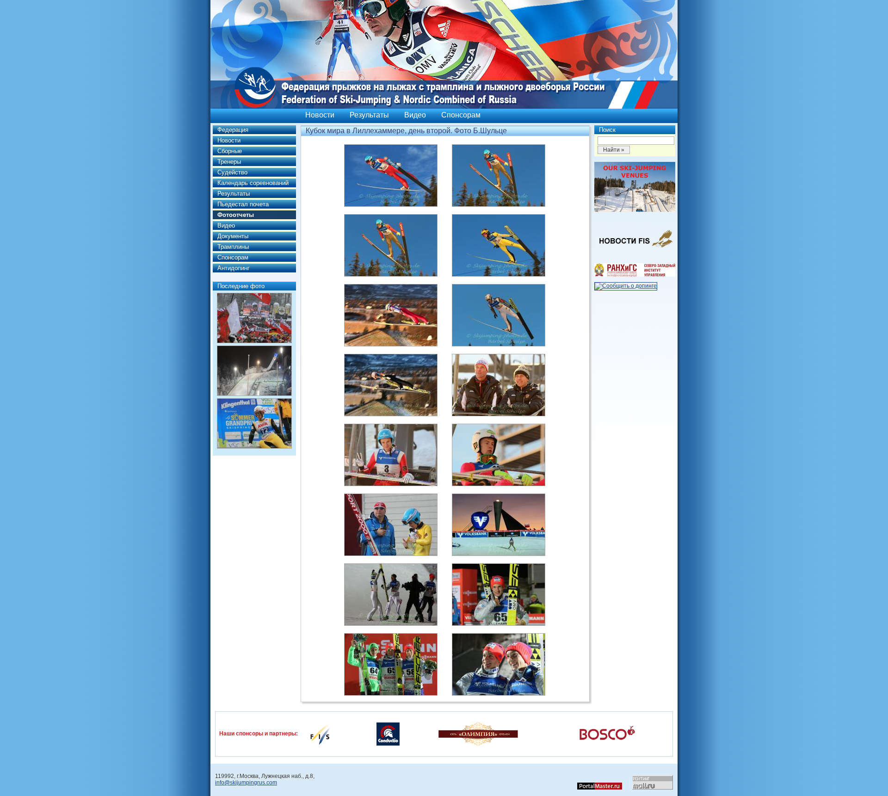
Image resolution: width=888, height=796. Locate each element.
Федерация (232, 129)
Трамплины (233, 246)
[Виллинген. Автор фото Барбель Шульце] (254, 318)
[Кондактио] (388, 733)
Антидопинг (233, 268)
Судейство (232, 172)
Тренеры (229, 161)
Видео (415, 115)
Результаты (369, 115)
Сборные (229, 151)
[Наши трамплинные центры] (634, 210)
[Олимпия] (477, 733)
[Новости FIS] (634, 250)
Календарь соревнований (253, 182)
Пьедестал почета (243, 204)
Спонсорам (461, 115)
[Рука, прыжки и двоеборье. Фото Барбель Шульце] (254, 371)
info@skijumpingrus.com (246, 782)
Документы (232, 236)
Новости (319, 115)
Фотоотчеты (235, 214)
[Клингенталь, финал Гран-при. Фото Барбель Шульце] (254, 423)
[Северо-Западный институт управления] (634, 275)
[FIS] (320, 733)
